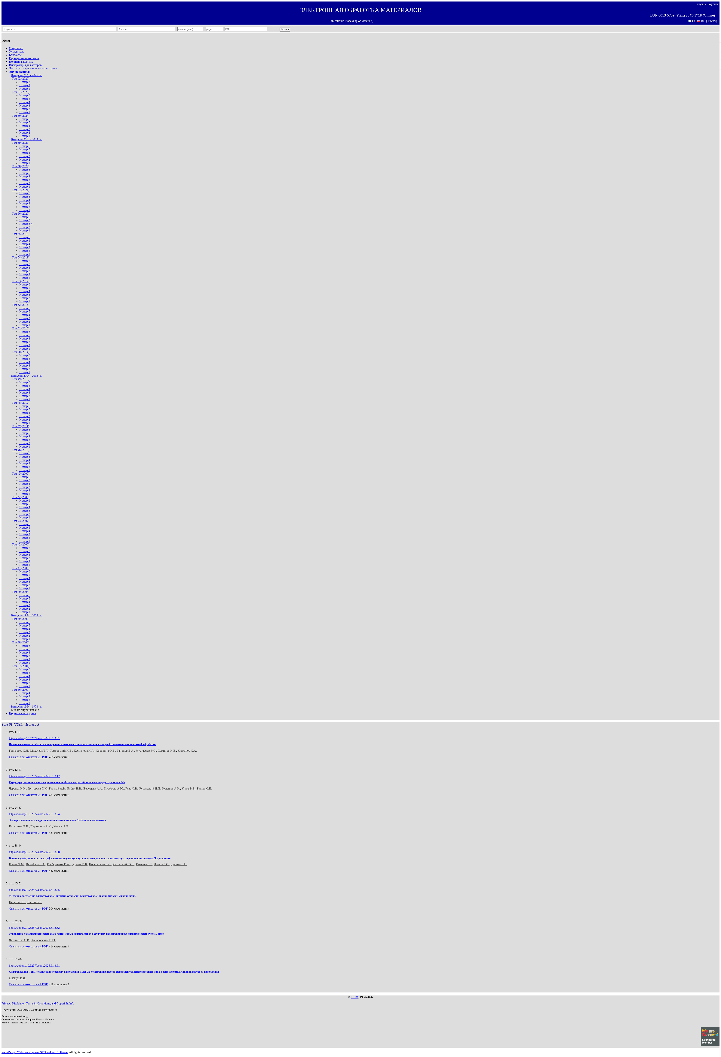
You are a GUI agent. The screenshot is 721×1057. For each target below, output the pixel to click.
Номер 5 (24, 98)
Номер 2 (24, 85)
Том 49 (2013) (20, 379)
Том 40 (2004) (20, 591)
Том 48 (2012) (20, 402)
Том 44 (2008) (20, 497)
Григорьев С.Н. (19, 750)
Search (285, 29)
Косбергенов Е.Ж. (58, 864)
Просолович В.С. (100, 864)
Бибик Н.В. (74, 788)
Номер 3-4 (25, 223)
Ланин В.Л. (34, 902)
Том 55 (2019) (20, 233)
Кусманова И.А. (84, 750)
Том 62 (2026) (20, 78)
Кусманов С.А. (187, 750)
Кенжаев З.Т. (144, 864)
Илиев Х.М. (16, 864)
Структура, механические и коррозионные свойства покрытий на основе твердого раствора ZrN (67, 782)
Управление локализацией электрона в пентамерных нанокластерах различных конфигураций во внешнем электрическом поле (86, 933)
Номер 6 (24, 95)
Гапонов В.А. (125, 750)
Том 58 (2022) (20, 166)
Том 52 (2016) (20, 304)
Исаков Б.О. (161, 864)
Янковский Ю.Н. (123, 864)
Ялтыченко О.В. (19, 940)
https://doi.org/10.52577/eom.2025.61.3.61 (34, 965)
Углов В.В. (188, 788)
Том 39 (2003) (20, 618)
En (693, 21)
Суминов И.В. (167, 750)
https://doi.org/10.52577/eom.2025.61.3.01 (34, 738)
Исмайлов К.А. (35, 864)
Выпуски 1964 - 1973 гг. (26, 706)
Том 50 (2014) (20, 352)
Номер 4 (24, 102)
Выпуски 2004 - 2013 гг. (26, 375)
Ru (702, 21)
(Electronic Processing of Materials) (352, 21)
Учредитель (16, 51)
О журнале (16, 48)
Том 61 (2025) (20, 92)
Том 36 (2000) (20, 689)
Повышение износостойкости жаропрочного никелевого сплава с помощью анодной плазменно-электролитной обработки (82, 744)
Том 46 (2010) (20, 449)
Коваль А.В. (61, 826)
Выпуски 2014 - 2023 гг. (26, 139)
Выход (712, 21)
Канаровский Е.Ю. (43, 940)
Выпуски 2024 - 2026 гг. (26, 75)
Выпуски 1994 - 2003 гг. (26, 615)
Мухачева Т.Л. (39, 750)
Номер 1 (24, 88)
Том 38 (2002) (20, 642)
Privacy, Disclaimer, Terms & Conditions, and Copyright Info (38, 1003)
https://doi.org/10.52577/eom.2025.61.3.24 (34, 814)
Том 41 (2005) (20, 568)
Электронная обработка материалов (360, 10)
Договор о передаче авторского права (33, 68)
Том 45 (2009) (20, 473)
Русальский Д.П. (150, 788)
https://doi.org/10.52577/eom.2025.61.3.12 (34, 776)
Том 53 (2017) (20, 281)
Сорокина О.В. (105, 750)
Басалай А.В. (57, 788)
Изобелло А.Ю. (114, 788)
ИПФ (354, 997)
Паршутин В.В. (19, 826)
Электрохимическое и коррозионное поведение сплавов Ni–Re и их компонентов (57, 820)
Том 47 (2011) (20, 426)
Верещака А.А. (93, 788)
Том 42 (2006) (20, 544)
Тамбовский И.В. (61, 750)
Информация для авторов (25, 65)
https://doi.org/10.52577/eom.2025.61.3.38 (34, 851)
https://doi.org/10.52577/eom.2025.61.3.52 (34, 927)
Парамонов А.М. (41, 826)
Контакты (15, 54)
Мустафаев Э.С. (146, 750)
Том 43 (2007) (20, 520)
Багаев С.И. (204, 788)
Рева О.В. (131, 788)
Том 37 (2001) (20, 666)
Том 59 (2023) (20, 142)
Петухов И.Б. (17, 902)
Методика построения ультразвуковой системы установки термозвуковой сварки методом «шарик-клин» (73, 896)
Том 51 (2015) (20, 328)
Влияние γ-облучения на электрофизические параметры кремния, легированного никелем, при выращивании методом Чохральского (89, 858)
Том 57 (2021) (20, 190)
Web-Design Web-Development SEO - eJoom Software (35, 1052)
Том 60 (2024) (20, 115)
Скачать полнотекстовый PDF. (28, 757)
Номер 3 (24, 81)
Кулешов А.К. (171, 788)
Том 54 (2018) (20, 257)
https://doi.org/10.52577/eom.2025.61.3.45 (34, 889)
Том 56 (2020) (20, 213)
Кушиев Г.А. (179, 864)
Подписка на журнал (22, 713)
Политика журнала (21, 61)
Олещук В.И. (17, 978)
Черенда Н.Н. (17, 788)
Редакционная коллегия (24, 58)
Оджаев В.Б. (79, 864)
